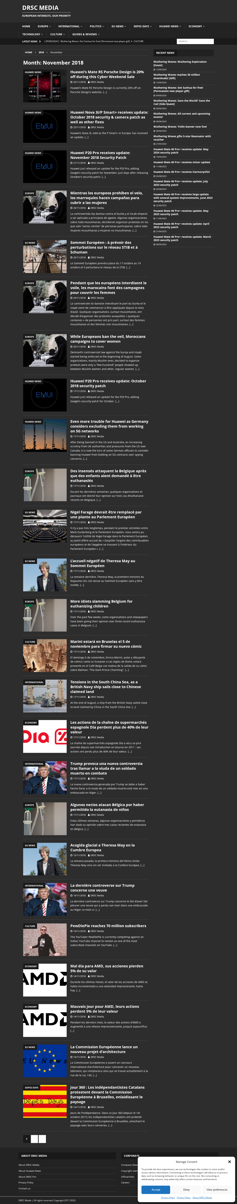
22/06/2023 (161, 205)
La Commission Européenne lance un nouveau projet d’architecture (104, 1049)
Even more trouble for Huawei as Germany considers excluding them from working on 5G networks (109, 426)
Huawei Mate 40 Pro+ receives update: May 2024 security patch (180, 150)
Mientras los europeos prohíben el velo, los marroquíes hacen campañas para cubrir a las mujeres (106, 197)
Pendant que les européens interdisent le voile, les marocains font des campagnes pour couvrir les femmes (108, 287)
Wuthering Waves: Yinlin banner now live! (180, 126)
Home (26, 26)
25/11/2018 (79, 82)
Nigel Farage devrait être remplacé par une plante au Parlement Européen (106, 514)
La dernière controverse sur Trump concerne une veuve (102, 888)
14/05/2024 (161, 156)
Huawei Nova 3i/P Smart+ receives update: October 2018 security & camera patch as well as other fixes (109, 117)
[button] (229, 1162)
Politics (95, 26)
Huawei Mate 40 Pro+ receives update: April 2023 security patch (181, 225)
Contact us (24, 1188)
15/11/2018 (79, 855)
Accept (156, 1189)
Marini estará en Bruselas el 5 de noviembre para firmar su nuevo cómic (106, 644)
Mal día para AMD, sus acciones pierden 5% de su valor (106, 968)
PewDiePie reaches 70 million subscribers (108, 925)
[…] (105, 92)
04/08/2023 (161, 189)
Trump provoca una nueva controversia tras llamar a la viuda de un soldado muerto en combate (106, 768)
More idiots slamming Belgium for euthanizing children (101, 604)
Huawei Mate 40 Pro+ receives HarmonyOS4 (181, 172)
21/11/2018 (79, 162)
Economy (195, 26)
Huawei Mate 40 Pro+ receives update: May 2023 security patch (180, 212)
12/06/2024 (161, 69)
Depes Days (141, 26)
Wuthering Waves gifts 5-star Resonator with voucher (182, 137)
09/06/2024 (161, 95)
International (69, 26)
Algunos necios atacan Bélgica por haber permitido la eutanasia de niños (107, 807)
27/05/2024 (161, 143)
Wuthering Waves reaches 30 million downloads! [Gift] (176, 76)
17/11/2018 (79, 391)
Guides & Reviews (84, 34)
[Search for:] (195, 41)
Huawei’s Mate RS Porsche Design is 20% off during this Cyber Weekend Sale (107, 74)
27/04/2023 (161, 231)
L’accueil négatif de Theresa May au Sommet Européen (102, 563)
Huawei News (168, 26)
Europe (43, 26)
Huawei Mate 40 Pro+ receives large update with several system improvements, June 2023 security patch (183, 197)
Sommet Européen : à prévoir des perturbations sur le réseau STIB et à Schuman (104, 247)
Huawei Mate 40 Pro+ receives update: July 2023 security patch (180, 182)
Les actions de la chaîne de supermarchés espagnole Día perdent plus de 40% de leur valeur (109, 727)
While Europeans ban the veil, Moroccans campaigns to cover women (108, 339)
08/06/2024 (161, 121)
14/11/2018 (79, 895)
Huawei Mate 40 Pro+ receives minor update (181, 162)
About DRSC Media (202, 1197)
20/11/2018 (79, 208)
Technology (31, 34)
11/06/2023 (161, 218)
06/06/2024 (161, 130)
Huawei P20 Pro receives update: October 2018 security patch (108, 383)
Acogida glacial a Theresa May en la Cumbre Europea (102, 847)
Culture (56, 34)
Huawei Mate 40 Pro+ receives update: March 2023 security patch (182, 238)
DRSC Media (97, 82)
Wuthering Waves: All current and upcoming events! (181, 115)
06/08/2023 (161, 176)
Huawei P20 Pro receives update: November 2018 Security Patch (100, 155)
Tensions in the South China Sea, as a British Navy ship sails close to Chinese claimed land (105, 686)
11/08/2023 (161, 166)
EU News (117, 26)
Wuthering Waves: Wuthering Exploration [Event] (180, 63)
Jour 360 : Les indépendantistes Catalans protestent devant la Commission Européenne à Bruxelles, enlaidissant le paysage (107, 1094)
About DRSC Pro (27, 1176)
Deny (186, 1189)
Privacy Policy (168, 1197)
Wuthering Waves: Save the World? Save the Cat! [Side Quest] (181, 102)
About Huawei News (30, 1170)
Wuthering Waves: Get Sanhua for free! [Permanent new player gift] (178, 89)
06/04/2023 (161, 244)
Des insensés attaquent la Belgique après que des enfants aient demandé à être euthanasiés (108, 475)
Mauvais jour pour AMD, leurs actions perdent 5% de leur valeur (104, 1009)
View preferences (217, 1189)
